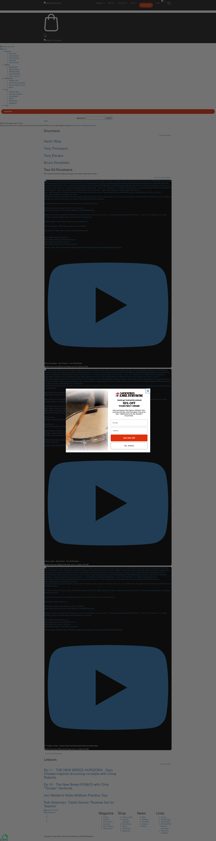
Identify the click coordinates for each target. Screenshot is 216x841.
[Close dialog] (148, 391)
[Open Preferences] (5, 837)
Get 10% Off (129, 438)
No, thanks (129, 446)
